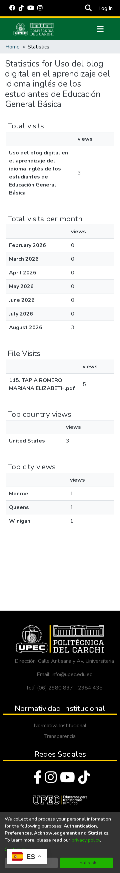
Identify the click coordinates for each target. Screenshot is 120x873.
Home (12, 46)
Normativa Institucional (60, 725)
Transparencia (60, 736)
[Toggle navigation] (100, 29)
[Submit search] (88, 8)
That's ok (86, 863)
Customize (15, 849)
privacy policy (86, 840)
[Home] (34, 29)
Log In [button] (105, 8)
